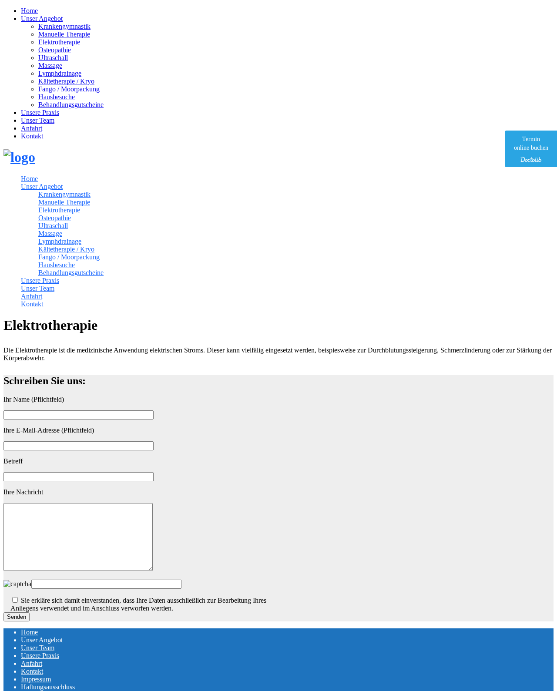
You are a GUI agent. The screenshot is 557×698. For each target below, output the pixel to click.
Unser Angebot (42, 18)
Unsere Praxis (40, 112)
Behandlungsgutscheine (71, 104)
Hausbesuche (56, 97)
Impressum (36, 679)
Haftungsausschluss (48, 687)
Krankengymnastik (64, 26)
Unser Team (37, 120)
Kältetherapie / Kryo (66, 81)
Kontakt (32, 136)
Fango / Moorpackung (69, 89)
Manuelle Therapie (64, 34)
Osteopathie (54, 50)
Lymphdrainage (59, 73)
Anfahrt (31, 128)
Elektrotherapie (59, 42)
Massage (50, 65)
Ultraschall (53, 57)
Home (29, 10)
